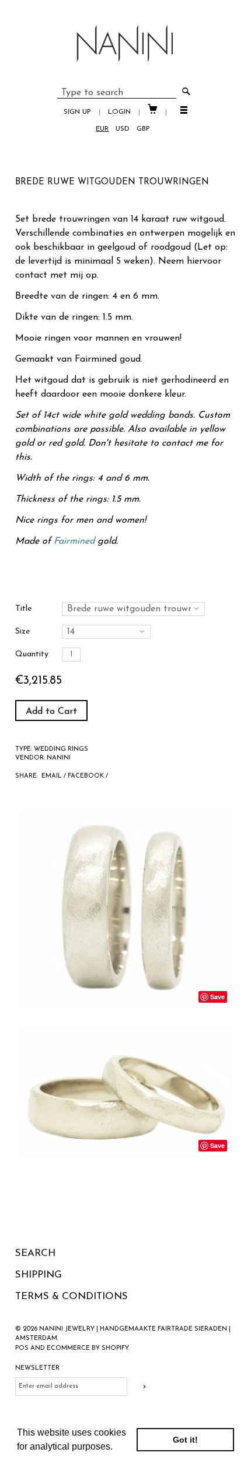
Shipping (38, 1275)
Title (23, 608)
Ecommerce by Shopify (87, 1348)
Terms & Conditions (71, 1296)
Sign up (77, 112)
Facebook (86, 776)
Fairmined (96, 359)
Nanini (59, 758)
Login (119, 112)
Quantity (31, 654)
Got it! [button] (185, 1439)
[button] (116, 1448)
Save (217, 996)
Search (35, 1253)
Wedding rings (61, 749)
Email (51, 776)
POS (22, 1348)
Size (22, 631)
